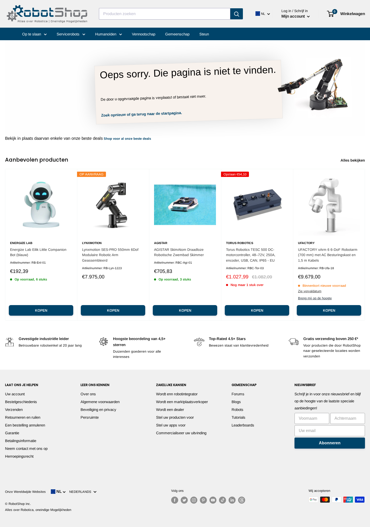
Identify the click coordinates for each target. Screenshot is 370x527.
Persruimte (90, 417)
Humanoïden (106, 34)
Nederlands (81, 492)
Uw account (15, 394)
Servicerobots (69, 34)
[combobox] (164, 14)
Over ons (88, 394)
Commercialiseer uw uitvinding (181, 433)
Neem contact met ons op (26, 448)
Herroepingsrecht (19, 456)
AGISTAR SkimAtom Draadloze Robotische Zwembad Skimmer (179, 252)
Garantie (12, 433)
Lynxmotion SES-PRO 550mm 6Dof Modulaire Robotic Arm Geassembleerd (110, 255)
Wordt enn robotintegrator (177, 394)
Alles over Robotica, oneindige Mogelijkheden (38, 510)
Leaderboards (243, 425)
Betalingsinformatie (20, 441)
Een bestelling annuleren (25, 425)
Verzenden (14, 409)
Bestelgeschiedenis (21, 402)
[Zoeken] (236, 13)
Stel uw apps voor (171, 425)
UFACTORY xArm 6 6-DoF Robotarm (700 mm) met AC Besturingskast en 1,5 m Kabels (327, 255)
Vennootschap (143, 34)
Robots (237, 409)
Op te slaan (32, 34)
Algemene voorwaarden (100, 402)
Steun (204, 34)
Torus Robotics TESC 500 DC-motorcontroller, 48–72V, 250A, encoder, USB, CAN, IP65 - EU (250, 255)
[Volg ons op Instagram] (193, 500)
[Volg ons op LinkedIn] (232, 500)
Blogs (236, 402)
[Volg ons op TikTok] (222, 500)
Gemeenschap (177, 34)
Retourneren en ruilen (22, 417)
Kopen (41, 310)
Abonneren (330, 443)
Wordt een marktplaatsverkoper (182, 402)
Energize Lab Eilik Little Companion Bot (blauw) (38, 252)
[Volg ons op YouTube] (212, 500)
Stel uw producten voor (175, 417)
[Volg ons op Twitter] (184, 500)
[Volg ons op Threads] (241, 500)
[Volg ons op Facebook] (174, 500)
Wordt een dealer (170, 409)
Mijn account (293, 16)
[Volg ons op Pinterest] (203, 500)
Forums (238, 394)
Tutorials (238, 417)
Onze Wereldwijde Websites (25, 492)
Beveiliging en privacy (98, 409)
